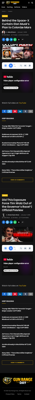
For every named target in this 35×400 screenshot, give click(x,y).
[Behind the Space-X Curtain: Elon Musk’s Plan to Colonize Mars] (17, 51)
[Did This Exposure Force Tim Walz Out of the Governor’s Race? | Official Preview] (17, 234)
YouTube (22, 103)
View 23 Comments (17, 180)
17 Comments (25, 217)
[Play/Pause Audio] (11, 65)
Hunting (10, 7)
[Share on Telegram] (11, 39)
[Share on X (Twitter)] (7, 39)
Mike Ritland (12, 32)
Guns (3, 7)
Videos (24, 7)
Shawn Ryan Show (13, 215)
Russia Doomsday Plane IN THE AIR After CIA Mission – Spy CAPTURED (15, 144)
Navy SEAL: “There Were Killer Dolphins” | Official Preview (17, 171)
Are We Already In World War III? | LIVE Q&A (16, 163)
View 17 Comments (17, 362)
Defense (17, 7)
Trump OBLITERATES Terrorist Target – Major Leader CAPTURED (17, 127)
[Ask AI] (30, 65)
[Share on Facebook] (3, 39)
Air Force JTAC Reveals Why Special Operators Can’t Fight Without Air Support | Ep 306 (16, 153)
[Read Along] (25, 65)
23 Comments (24, 35)
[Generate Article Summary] (5, 65)
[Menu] (3, 2)
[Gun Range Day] (12, 2)
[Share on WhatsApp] (15, 39)
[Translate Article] (21, 65)
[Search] (32, 2)
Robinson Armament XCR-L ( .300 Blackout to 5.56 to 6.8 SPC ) (15, 135)
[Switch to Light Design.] (29, 3)
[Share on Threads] (18, 39)
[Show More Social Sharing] (22, 39)
